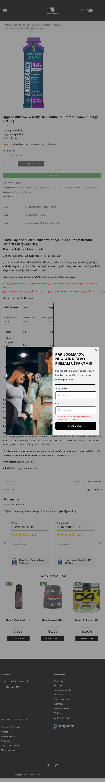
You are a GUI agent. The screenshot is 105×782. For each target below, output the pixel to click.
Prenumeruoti (75, 426)
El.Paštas (60, 403)
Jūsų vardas (61, 388)
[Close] (95, 350)
